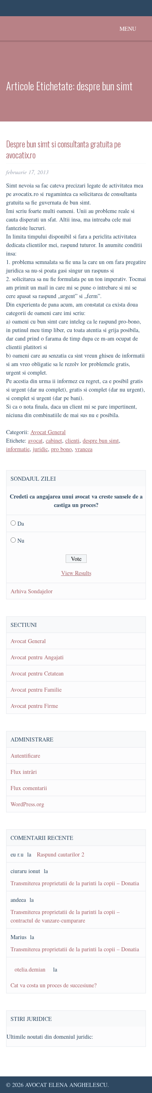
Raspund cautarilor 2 (60, 854)
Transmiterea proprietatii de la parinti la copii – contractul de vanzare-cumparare (65, 916)
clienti (72, 440)
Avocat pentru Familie (36, 689)
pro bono (61, 449)
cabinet (54, 440)
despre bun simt (101, 440)
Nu (20, 540)
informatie (18, 449)
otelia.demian (30, 969)
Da (20, 523)
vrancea (83, 449)
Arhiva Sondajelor (32, 591)
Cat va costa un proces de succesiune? (53, 985)
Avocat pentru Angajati (37, 657)
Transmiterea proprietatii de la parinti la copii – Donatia (75, 883)
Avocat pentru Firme (34, 705)
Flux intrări (24, 772)
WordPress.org (27, 804)
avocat (35, 440)
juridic (40, 449)
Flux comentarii (29, 788)
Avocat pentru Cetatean (37, 673)
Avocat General (48, 432)
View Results (76, 573)
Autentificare (25, 755)
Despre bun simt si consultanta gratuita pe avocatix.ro (63, 149)
